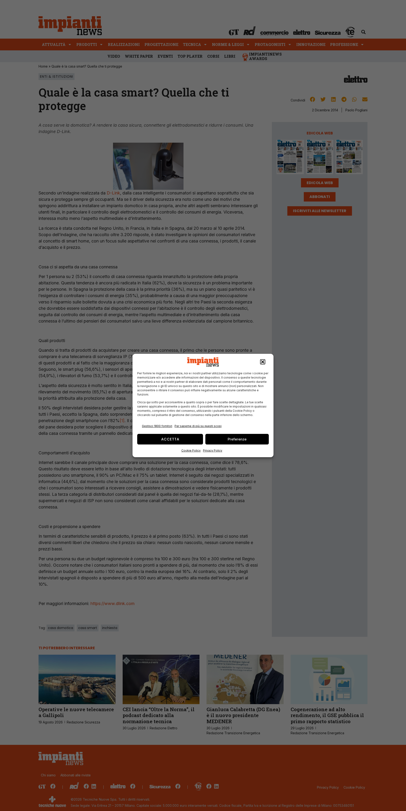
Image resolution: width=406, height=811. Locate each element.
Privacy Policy (212, 450)
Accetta (170, 439)
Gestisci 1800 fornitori (157, 426)
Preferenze (237, 439)
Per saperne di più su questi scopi (198, 426)
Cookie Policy (191, 450)
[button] (262, 362)
